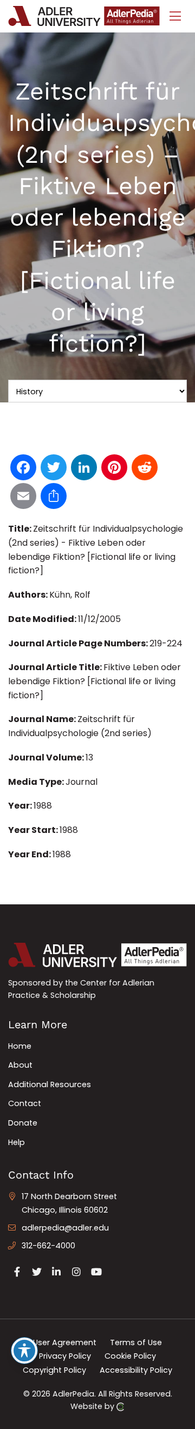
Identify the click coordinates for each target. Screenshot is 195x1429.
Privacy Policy (65, 1356)
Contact (24, 1103)
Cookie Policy (130, 1356)
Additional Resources (49, 1084)
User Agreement (64, 1342)
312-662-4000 (48, 1245)
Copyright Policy (54, 1370)
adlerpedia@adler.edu (65, 1227)
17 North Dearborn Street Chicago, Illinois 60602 (69, 1203)
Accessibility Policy (136, 1370)
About (20, 1065)
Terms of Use (136, 1342)
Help (16, 1142)
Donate (22, 1122)
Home (19, 1046)
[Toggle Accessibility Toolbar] (24, 1351)
